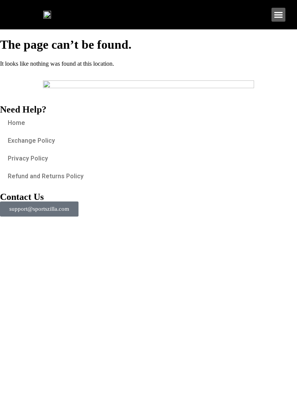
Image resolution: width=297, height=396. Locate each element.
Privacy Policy (28, 158)
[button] (278, 15)
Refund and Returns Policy (46, 176)
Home (16, 122)
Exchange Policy (31, 140)
